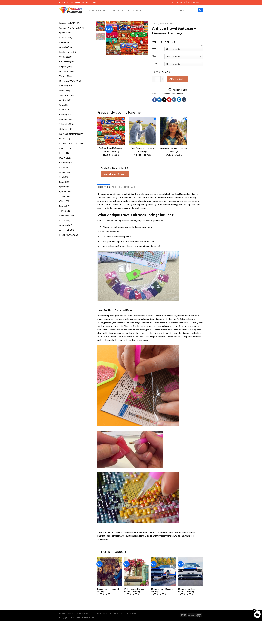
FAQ (118, 10)
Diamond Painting (168, 204)
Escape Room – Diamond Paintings (108, 590)
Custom (111, 10)
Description (103, 187)
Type (154, 64)
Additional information (124, 187)
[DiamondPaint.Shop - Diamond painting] (70, 10)
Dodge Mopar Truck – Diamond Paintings (187, 590)
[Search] (200, 10)
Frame (155, 56)
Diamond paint (186, 194)
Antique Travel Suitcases (126, 215)
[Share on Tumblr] (184, 99)
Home (91, 10)
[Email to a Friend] (164, 99)
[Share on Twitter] (159, 99)
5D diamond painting (122, 204)
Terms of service (83, 613)
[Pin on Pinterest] (169, 99)
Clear (200, 45)
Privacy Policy (66, 613)
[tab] (103, 187)
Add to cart (177, 79)
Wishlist (140, 10)
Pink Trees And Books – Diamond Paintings (134, 590)
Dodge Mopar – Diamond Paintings (162, 590)
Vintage (180, 93)
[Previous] (110, 38)
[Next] (143, 38)
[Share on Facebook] (154, 99)
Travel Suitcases (170, 93)
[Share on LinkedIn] (179, 99)
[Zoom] (109, 51)
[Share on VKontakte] (174, 99)
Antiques (159, 93)
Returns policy (100, 613)
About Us (118, 613)
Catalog (100, 10)
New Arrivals (166, 24)
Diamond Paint (123, 310)
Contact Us (128, 10)
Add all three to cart (114, 174)
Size (154, 48)
